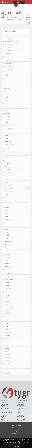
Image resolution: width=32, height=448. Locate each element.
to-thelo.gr (21, 420)
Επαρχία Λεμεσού (9, 31)
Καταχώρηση (5, 415)
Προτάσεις (21, 404)
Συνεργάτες (5, 404)
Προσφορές (21, 405)
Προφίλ (4, 402)
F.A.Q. (3, 407)
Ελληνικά (18, 2)
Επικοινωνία (5, 408)
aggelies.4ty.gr (21, 419)
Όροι (3, 405)
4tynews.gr (21, 416)
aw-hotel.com (21, 418)
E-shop (4, 418)
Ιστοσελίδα (5, 416)
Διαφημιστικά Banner (7, 420)
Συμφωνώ (16, 446)
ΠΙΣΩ (6, 377)
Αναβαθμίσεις (5, 419)
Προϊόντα (20, 402)
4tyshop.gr (21, 415)
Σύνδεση (7, 2)
